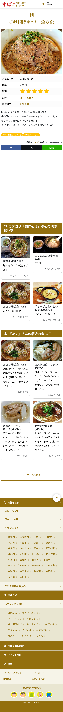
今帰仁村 (47, 537)
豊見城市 (50, 565)
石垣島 (11, 576)
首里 (10, 565)
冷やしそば (41, 630)
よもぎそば (48, 624)
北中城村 (36, 554)
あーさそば (32, 624)
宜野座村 (36, 542)
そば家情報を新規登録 (16, 586)
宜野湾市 (50, 554)
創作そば (24, 103)
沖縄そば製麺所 (16, 645)
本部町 (11, 542)
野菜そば (12, 630)
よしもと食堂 (26, 98)
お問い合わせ (38, 679)
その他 (39, 635)
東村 (36, 537)
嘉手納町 (50, 548)
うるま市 (24, 548)
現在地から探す (13, 519)
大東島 (23, 576)
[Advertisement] (31, 184)
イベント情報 (14, 655)
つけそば (26, 630)
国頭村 (11, 537)
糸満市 (37, 571)
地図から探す (11, 511)
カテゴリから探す (14, 603)
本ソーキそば (15, 618)
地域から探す (11, 527)
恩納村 (49, 542)
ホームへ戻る (34, 475)
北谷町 (23, 554)
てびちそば (32, 618)
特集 (10, 664)
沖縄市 (11, 554)
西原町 (23, 559)
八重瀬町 (24, 571)
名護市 (23, 542)
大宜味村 (24, 537)
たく (37, 142)
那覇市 (46, 559)
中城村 (11, 559)
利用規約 (6, 679)
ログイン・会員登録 (50, 3)
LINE (51, 147)
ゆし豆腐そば (15, 624)
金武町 (11, 548)
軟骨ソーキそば (30, 613)
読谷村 (37, 548)
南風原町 (36, 565)
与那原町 (22, 565)
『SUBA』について (12, 673)
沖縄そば (12, 595)
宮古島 (49, 571)
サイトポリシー (39, 673)
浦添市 (35, 559)
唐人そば (12, 635)
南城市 (11, 571)
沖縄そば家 (13, 502)
